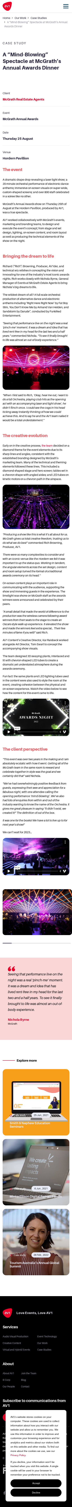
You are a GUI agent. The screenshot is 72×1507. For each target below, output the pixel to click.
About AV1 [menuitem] (8, 1373)
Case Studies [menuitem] (44, 1349)
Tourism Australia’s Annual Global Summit (34, 1264)
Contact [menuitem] (25, 1386)
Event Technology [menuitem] (47, 1336)
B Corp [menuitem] (6, 1380)
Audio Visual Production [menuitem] (15, 1336)
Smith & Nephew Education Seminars (30, 1124)
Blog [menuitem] (23, 1380)
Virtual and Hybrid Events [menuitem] (16, 1349)
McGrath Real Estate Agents (23, 99)
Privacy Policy (18, 1455)
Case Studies (39, 18)
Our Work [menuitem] (42, 1343)
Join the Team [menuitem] (28, 1373)
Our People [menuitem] (9, 1386)
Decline (36, 1492)
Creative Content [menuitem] (12, 1343)
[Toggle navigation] (65, 6)
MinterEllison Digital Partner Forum (36, 1196)
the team (47, 445)
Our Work (20, 18)
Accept (36, 1483)
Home (6, 18)
